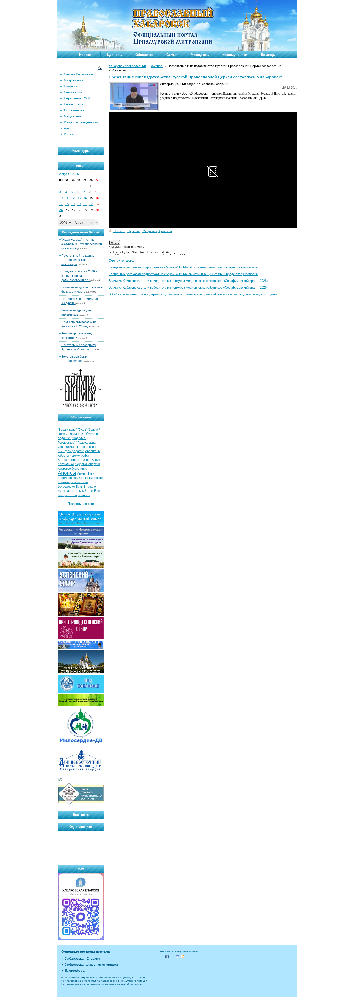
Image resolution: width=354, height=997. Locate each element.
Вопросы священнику (81, 122)
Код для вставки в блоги (126, 247)
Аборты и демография (74, 455)
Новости (86, 55)
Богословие (66, 486)
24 (61, 210)
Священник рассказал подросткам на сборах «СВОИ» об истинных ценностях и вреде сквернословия (183, 267)
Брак (79, 486)
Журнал (157, 66)
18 (67, 204)
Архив (68, 128)
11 (66, 198)
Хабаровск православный (127, 66)
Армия (81, 473)
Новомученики (234, 55)
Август (64, 174)
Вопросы (84, 495)
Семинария (73, 92)
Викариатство (67, 495)
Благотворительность (73, 482)
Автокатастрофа (69, 460)
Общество (144, 55)
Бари (90, 473)
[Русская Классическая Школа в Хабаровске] (81, 804)
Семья (171, 55)
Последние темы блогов (81, 232)
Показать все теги (81, 504)
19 (73, 204)
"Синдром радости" (71, 451)
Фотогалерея (74, 110)
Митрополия (74, 80)
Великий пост (84, 491)
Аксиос (86, 460)
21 (85, 204)
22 (91, 204)
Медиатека (72, 116)
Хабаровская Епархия (82, 958)
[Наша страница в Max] (81, 938)
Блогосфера (73, 104)
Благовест (96, 478)
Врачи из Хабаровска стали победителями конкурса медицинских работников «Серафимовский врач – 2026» (188, 281)
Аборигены (92, 451)
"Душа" (82, 429)
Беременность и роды (73, 478)
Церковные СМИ (77, 98)
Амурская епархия (87, 464)
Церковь (114, 55)
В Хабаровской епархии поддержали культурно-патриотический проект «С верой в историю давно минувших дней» (193, 294)
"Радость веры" (86, 447)
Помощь (268, 55)
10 (61, 198)
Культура (165, 231)
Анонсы (67, 473)
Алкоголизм (66, 464)
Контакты (71, 134)
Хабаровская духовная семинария (92, 964)
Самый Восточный (78, 74)
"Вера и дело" (67, 429)
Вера (97, 491)
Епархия (70, 86)
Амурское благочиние (72, 468)
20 (79, 204)
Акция (96, 460)
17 (61, 204)
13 (79, 198)
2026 (75, 174)
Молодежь (200, 55)
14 (85, 198)
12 (73, 198)
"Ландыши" (76, 434)
